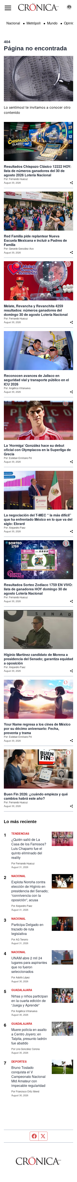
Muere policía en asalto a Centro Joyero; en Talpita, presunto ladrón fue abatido (29, 1036)
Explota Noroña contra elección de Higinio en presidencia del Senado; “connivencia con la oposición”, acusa (29, 890)
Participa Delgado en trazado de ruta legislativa (27, 929)
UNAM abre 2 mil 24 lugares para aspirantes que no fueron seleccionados (29, 965)
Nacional (13, 23)
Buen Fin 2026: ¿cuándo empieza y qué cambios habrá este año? (36, 796)
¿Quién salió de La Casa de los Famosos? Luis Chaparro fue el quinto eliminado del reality (28, 848)
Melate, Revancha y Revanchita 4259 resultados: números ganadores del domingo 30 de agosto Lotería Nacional (36, 310)
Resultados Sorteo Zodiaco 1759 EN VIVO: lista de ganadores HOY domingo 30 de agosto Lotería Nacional (38, 589)
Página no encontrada (35, 48)
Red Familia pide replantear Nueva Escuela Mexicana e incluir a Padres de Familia (35, 240)
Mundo (52, 23)
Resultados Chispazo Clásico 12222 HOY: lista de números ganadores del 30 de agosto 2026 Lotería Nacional (37, 170)
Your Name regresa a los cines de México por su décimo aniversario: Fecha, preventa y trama (37, 728)
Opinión (70, 23)
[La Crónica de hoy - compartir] (71, 182)
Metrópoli (34, 23)
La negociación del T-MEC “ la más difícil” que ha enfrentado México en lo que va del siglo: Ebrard (38, 519)
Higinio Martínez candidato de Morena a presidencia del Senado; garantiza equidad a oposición (38, 658)
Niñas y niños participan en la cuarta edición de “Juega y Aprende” (29, 1001)
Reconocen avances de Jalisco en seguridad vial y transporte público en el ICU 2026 (36, 380)
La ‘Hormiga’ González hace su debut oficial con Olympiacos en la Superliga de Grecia (37, 449)
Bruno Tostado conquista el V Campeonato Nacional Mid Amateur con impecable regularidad (28, 1076)
